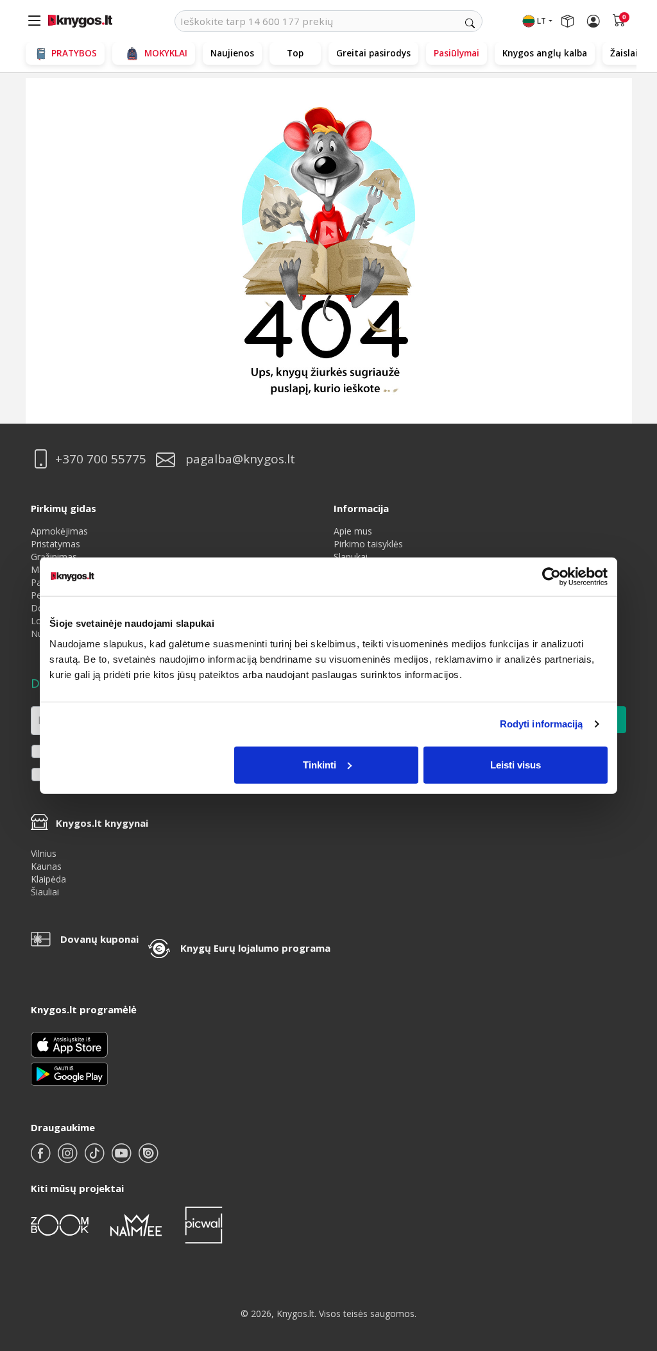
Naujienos (232, 53)
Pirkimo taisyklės (368, 544)
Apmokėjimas (59, 531)
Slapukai (351, 557)
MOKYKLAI (165, 53)
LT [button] (541, 20)
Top (295, 53)
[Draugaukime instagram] (69, 1158)
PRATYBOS (74, 53)
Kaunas (46, 866)
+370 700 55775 (100, 459)
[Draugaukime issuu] (148, 1158)
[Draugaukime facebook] (42, 1158)
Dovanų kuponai (99, 938)
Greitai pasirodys (373, 53)
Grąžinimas (54, 557)
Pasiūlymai (456, 53)
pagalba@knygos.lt (240, 459)
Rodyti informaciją (541, 723)
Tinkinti (319, 764)
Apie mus (353, 531)
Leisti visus (515, 764)
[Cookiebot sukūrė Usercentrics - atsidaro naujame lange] (551, 576)
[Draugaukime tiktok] (96, 1158)
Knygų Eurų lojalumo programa (255, 947)
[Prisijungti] (593, 21)
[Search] (470, 23)
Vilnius (43, 853)
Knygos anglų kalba (544, 53)
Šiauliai (45, 892)
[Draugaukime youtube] (122, 1158)
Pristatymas (55, 544)
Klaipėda (48, 879)
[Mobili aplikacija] (69, 1073)
